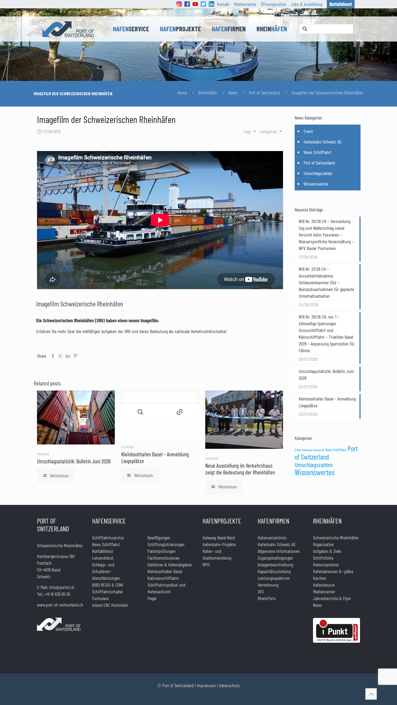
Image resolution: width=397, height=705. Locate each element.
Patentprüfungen (161, 551)
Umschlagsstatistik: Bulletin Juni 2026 (74, 461)
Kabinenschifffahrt (163, 578)
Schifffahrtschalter (107, 591)
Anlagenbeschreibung (275, 564)
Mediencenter (245, 4)
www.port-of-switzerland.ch (60, 605)
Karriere (319, 578)
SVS (261, 591)
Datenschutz (229, 685)
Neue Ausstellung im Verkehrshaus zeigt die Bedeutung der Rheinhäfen (240, 468)
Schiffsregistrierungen (165, 544)
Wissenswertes (316, 184)
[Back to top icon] (371, 694)
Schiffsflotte (323, 558)
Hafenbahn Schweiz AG (322, 142)
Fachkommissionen (163, 558)
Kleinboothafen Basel (164, 571)
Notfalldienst (102, 551)
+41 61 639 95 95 (57, 594)
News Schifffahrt (317, 152)
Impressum (206, 685)
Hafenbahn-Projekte (219, 544)
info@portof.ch (61, 587)
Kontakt (223, 4)
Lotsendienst (103, 558)
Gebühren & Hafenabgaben (169, 564)
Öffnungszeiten (273, 4)
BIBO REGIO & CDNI (107, 585)
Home (182, 92)
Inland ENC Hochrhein (110, 605)
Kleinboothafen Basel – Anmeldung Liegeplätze (327, 402)
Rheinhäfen (207, 92)
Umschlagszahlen (318, 173)
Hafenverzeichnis (272, 537)
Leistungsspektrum (274, 578)
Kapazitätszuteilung (274, 571)
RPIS (206, 564)
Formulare (100, 598)
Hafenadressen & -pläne (333, 571)
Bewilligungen (158, 537)
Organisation (323, 544)
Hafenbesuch (324, 585)
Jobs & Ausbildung (306, 4)
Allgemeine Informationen (279, 551)
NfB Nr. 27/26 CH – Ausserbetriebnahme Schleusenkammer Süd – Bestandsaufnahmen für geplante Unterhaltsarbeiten (326, 282)
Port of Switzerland (264, 92)
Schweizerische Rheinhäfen (336, 537)
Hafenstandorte (326, 564)
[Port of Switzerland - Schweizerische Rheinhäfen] (68, 28)
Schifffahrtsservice (108, 537)
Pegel (151, 598)
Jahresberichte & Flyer (332, 598)
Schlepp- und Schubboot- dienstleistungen (106, 571)
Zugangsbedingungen (275, 558)
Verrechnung (268, 585)
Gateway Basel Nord (219, 537)
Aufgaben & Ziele (327, 551)
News (232, 92)
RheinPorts (267, 598)
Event (308, 131)
